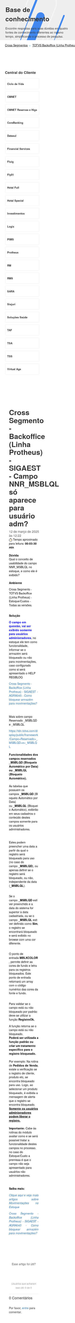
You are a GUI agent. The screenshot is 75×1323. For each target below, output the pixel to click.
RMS (10, 278)
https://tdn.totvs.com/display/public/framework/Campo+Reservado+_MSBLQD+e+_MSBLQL (23, 738)
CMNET (11, 97)
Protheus (12, 252)
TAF (9, 330)
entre (25, 1308)
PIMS (10, 239)
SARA (10, 291)
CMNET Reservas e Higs (22, 110)
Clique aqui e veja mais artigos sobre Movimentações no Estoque (24, 1201)
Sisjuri (11, 304)
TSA (9, 343)
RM (9, 265)
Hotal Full (13, 187)
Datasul (11, 136)
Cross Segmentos (16, 45)
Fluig (10, 161)
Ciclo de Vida (15, 84)
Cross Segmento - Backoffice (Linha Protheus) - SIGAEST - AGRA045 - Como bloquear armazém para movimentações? (23, 693)
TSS (9, 356)
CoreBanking (15, 123)
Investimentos (16, 213)
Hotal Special (15, 200)
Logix (10, 226)
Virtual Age (14, 369)
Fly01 (10, 175)
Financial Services (18, 149)
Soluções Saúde (17, 317)
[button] (24, 1271)
